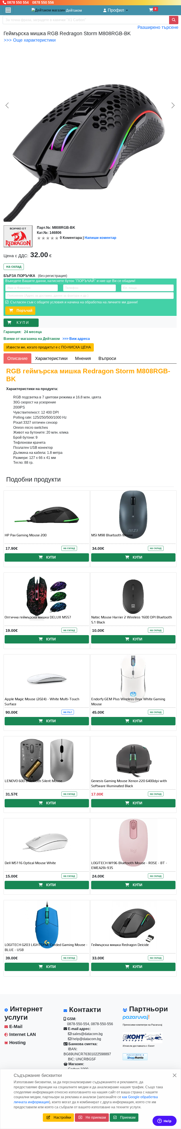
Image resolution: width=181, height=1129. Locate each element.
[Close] (174, 1075)
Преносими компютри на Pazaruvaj (142, 1024)
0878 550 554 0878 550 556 (30, 2)
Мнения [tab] (83, 358)
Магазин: (76, 1064)
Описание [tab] (17, 358)
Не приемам (94, 1117)
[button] (115, 10)
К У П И (23, 322)
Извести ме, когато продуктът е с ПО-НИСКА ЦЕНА (48, 347)
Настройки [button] (60, 1117)
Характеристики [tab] (51, 358)
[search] (173, 20)
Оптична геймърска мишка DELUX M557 (38, 617)
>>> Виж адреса (76, 339)
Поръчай (22, 310)
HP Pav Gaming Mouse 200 (26, 535)
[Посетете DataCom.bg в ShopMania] (135, 1056)
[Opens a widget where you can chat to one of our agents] (164, 1121)
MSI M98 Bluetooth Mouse (112, 535)
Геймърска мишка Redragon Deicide (120, 945)
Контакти (84, 1010)
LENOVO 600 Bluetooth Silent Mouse (33, 781)
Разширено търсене (158, 27)
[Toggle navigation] (8, 10)
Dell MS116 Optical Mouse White (30, 863)
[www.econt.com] (142, 1037)
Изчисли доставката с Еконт (139, 1046)
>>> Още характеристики (30, 40)
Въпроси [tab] (107, 358)
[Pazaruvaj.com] (142, 1018)
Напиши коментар (100, 238)
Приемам (126, 1117)
